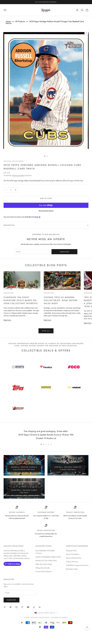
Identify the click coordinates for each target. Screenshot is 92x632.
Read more (7, 320)
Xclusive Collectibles (14, 161)
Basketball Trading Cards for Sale (24, 491)
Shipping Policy (71, 550)
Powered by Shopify (59, 617)
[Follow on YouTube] (28, 607)
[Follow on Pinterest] (22, 607)
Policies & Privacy (72, 561)
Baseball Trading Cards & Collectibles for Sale (24, 468)
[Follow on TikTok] (34, 607)
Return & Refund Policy (73, 558)
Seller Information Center (44, 564)
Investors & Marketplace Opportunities (48, 557)
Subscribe (64, 252)
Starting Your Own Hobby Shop (46, 560)
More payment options (46, 211)
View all (46, 331)
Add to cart (46, 198)
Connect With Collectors (44, 571)
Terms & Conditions (72, 554)
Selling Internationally (42, 568)
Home (8, 21)
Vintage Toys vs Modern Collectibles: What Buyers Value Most (61, 300)
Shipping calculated (18, 175)
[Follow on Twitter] (10, 607)
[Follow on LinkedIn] (40, 607)
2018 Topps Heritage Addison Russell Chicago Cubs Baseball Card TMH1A (44, 22)
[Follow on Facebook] (5, 607)
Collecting (9, 293)
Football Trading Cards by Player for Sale (67, 468)
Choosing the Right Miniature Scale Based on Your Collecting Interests (21, 300)
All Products (20, 21)
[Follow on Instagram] (16, 607)
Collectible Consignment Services (77, 565)
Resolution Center (72, 569)
